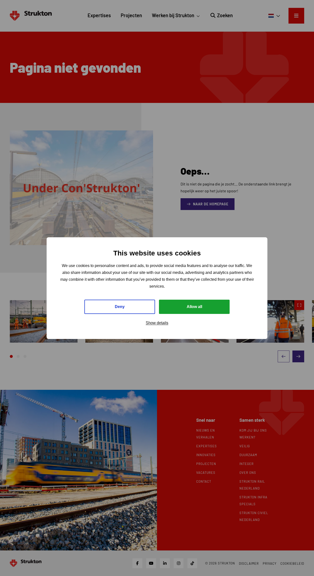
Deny (120, 306)
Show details (157, 323)
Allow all (194, 306)
